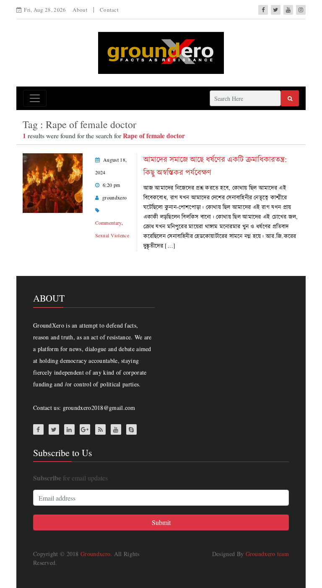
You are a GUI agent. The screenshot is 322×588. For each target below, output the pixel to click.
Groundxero (95, 554)
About (80, 9)
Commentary (108, 222)
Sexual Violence (112, 235)
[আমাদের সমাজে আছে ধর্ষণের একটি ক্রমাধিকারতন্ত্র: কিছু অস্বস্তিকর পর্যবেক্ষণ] (53, 182)
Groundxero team (267, 554)
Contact (109, 9)
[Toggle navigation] (35, 98)
